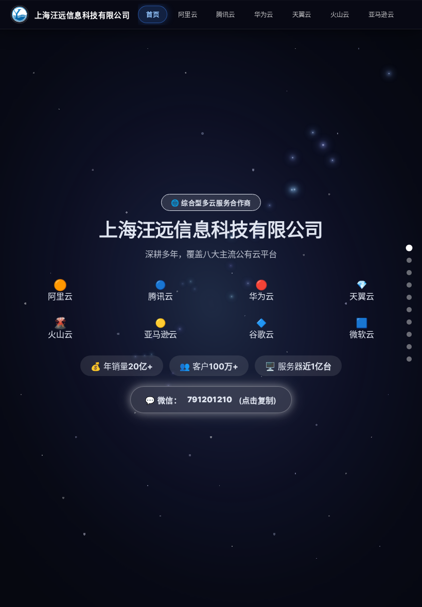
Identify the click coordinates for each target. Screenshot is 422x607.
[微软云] (409, 346)
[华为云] (409, 285)
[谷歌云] (409, 334)
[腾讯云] (409, 272)
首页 (152, 15)
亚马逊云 (381, 15)
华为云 (263, 15)
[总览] (409, 248)
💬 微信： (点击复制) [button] (210, 400)
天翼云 (301, 15)
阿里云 (187, 15)
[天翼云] (409, 297)
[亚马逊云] (409, 322)
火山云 (339, 15)
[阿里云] (409, 260)
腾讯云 (225, 15)
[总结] (409, 359)
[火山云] (409, 309)
